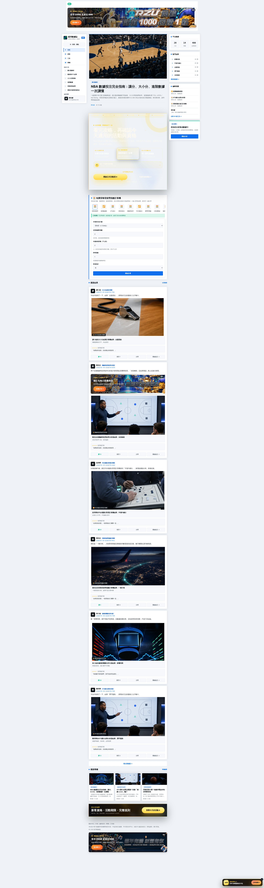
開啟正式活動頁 (110, 177)
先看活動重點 (145, 177)
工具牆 (112, 824)
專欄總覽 (164, 769)
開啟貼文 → (156, 356)
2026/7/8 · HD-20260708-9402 (105, 540)
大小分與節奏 (70, 78)
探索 (67, 54)
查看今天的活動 (153, 810)
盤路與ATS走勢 (71, 74)
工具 (67, 58)
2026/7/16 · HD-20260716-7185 (105, 691)
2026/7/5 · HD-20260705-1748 (105, 292)
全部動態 (164, 282)
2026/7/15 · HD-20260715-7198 (105, 616)
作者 (96, 824)
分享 (137, 356)
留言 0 (118, 680)
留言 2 (118, 755)
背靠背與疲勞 (70, 86)
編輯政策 (102, 824)
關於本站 (91, 824)
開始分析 (184, 136)
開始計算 (128, 273)
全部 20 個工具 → (176, 116)
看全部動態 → (127, 763)
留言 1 (118, 356)
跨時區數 (95, 252)
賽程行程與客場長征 (72, 90)
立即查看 (256, 882)
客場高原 (95, 264)
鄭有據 (93, 105)
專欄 (67, 62)
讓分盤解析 (69, 70)
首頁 (67, 50)
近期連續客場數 (98, 230)
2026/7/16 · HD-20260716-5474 (105, 367)
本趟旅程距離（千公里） (100, 241)
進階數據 (69, 82)
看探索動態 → (175, 79)
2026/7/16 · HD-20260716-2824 (105, 465)
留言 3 (118, 605)
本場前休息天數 (98, 222)
